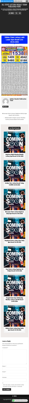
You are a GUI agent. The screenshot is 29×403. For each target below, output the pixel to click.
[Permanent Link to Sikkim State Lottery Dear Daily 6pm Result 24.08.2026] (14, 316)
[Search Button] (16, 13)
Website (6, 106)
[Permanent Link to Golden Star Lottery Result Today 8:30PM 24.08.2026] (14, 170)
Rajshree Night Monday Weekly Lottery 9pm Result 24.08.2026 (14, 155)
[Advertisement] (14, 23)
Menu (12, 13)
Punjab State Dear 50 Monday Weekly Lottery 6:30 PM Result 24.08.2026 (14, 299)
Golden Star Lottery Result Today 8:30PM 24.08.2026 (14, 184)
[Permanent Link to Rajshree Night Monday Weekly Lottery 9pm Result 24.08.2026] (14, 142)
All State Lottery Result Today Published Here (14, 5)
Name (4, 366)
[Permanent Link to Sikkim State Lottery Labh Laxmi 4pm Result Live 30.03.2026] (14, 71)
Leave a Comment (19, 46)
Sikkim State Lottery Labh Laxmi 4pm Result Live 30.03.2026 (14, 39)
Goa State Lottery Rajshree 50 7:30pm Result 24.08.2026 (14, 270)
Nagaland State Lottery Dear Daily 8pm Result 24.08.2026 (14, 241)
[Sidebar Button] (19, 13)
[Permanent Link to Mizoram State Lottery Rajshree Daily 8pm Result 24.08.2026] (14, 199)
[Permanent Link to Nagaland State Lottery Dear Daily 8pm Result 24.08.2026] (14, 228)
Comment (5, 347)
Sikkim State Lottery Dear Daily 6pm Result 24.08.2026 (14, 329)
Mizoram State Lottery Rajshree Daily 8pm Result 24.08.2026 (14, 212)
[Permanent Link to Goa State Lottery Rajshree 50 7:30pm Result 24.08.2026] (14, 257)
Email (4, 371)
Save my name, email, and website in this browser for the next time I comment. (13, 385)
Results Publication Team (18, 99)
